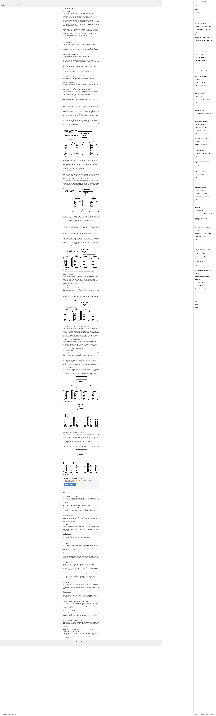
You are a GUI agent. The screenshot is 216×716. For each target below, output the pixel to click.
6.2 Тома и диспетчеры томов (200, 187)
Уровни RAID (67, 592)
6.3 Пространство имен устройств (201, 190)
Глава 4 (196, 298)
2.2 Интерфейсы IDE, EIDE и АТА (201, 57)
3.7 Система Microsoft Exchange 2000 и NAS (203, 99)
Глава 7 (196, 304)
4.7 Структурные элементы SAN (201, 130)
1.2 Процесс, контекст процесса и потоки (203, 29)
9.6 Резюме (197, 273)
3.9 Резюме (197, 105)
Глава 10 (196, 313)
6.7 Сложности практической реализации (203, 196)
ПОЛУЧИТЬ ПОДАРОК (69, 484)
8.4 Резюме (197, 246)
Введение (197, 12)
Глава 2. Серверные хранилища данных (202, 51)
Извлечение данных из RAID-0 (72, 620)
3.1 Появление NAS (199, 79)
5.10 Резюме (197, 180)
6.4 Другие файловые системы (201, 193)
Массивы (65, 524)
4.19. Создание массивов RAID (72, 496)
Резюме (196, 48)
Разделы (83, 641)
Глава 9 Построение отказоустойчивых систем (10, 714)
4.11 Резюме (197, 141)
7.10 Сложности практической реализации (203, 227)
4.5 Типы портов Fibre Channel (201, 127)
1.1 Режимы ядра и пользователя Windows (203, 26)
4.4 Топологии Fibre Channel (200, 124)
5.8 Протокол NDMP (199, 174)
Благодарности (198, 15)
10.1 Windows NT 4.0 (199, 282)
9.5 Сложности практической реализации (203, 270)
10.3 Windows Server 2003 (200, 285)
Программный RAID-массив (71, 611)
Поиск (204, 1)
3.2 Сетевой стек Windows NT (200, 82)
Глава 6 (196, 301)
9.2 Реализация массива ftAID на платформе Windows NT (203, 714)
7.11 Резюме (197, 230)
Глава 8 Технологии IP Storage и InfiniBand (203, 233)
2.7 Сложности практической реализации (203, 70)
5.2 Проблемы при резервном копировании (203, 153)
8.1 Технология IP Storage (200, 236)
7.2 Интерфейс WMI (199, 210)
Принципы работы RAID (70, 582)
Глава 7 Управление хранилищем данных (203, 202)
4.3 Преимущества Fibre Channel (201, 121)
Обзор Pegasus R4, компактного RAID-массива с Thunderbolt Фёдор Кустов (78, 630)
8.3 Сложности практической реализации (203, 242)
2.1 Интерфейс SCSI (199, 54)
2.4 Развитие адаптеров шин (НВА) (201, 63)
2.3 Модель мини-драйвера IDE (201, 60)
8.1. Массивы (67, 534)
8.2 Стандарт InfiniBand (199, 239)
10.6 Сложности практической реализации (203, 291)
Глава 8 (196, 307)
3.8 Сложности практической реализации (203, 102)
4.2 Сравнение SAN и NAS (200, 118)
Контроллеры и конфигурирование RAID (75, 601)
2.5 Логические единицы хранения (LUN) (203, 66)
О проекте (78, 641)
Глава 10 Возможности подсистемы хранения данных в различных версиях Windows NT (202, 278)
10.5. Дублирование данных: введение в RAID (77, 505)
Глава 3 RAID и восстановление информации (77, 573)
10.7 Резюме (197, 295)
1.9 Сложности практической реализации (203, 44)
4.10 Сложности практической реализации (203, 138)
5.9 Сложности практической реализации (203, 177)
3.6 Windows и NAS (198, 96)
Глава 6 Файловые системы (200, 184)
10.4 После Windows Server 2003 (201, 288)
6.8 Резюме (197, 199)
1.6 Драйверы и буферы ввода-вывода (202, 37)
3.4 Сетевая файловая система (200, 88)
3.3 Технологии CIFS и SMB (200, 85)
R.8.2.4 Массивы (68, 515)
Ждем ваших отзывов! (199, 18)
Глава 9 (196, 310)
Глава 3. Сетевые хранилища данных (202, 76)
